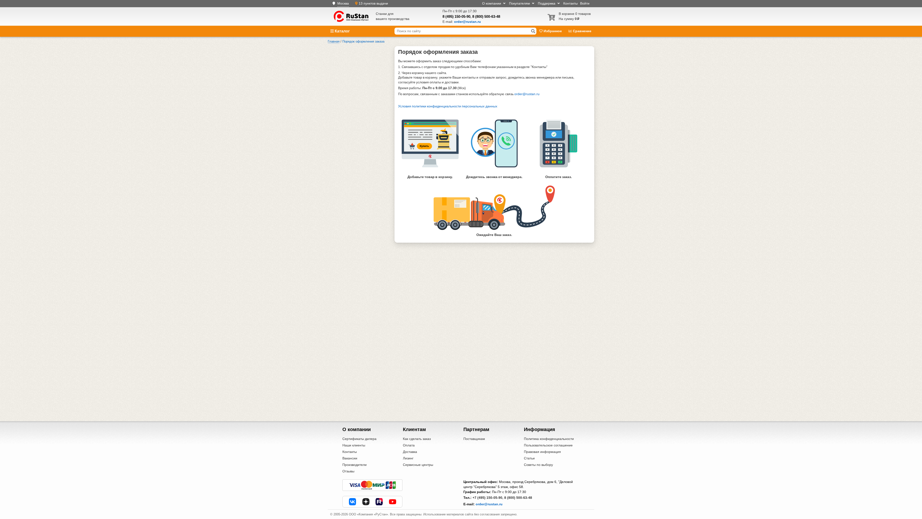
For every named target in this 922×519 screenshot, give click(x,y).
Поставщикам (474, 439)
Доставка (410, 452)
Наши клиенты (353, 445)
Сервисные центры (418, 465)
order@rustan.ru (527, 94)
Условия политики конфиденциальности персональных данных (447, 106)
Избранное (553, 31)
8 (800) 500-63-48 (486, 16)
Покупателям (520, 3)
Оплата (409, 445)
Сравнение (581, 31)
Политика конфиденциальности (549, 439)
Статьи (529, 458)
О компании (492, 3)
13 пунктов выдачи (373, 3)
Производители (354, 465)
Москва (343, 3)
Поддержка (547, 3)
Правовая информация (542, 452)
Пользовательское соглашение (548, 445)
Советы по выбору (538, 465)
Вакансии (349, 458)
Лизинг (408, 458)
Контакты (570, 3)
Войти (584, 3)
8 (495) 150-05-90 (456, 16)
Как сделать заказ (417, 439)
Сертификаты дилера (359, 439)
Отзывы (348, 471)
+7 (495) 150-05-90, (488, 498)
